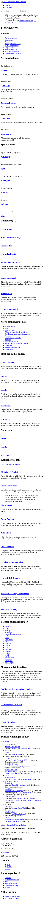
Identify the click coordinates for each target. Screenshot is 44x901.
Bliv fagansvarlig (11, 883)
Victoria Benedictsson (12, 747)
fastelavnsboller (7, 362)
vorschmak (8, 661)
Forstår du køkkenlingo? (13, 51)
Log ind (7, 887)
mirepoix (8, 643)
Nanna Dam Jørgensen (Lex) (21, 749)
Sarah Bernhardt (8, 278)
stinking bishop (10, 657)
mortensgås (6, 405)
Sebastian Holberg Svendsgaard (15, 594)
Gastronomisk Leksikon (13, 53)
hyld (3, 168)
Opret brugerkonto (11, 885)
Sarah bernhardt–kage (11, 237)
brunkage (5, 390)
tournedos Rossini (8, 254)
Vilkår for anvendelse (12, 896)
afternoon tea (6, 134)
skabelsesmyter (10, 777)
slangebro (8, 789)
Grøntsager (9, 336)
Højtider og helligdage (12, 46)
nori (6, 647)
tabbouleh (5, 118)
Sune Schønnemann (24, 793)
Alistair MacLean (11, 770)
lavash (7, 642)
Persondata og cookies (12, 898)
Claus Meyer (6, 505)
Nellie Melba (6, 294)
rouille (7, 655)
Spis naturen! (9, 40)
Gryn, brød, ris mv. (11, 349)
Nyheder (8, 865)
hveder (4, 376)
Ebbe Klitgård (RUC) (12, 771)
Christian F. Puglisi (9, 472)
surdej (3, 438)
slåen (3, 216)
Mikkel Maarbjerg (9, 609)
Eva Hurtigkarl (7, 546)
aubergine (5, 180)
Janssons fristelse (8, 103)
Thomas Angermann (26, 21)
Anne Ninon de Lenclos (11, 262)
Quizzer (7, 5)
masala (7, 645)
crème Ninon (6, 229)
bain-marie (8, 626)
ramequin (8, 651)
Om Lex (8, 878)
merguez (8, 649)
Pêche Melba (6, 246)
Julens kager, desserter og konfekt (16, 343)
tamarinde (8, 659)
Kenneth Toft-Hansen (10, 578)
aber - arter (8, 806)
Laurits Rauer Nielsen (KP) (14, 791)
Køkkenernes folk (11, 49)
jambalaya (5, 85)
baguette (4, 70)
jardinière (8, 636)
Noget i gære (9, 48)
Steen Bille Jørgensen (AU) (21, 766)
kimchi (4, 447)
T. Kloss (8, 758)
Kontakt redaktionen (12, 880)
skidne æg (5, 419)
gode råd (8, 630)
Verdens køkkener (11, 38)
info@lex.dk (5, 852)
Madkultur (8, 345)
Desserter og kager (11, 342)
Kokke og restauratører (13, 347)
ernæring (8, 340)
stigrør (7, 817)
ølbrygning (6, 455)
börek (7, 628)
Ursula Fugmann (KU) (19, 760)
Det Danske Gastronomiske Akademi (17, 689)
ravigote (8, 653)
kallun (7, 638)
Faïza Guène (9, 783)
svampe (4, 192)
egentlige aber (10, 812)
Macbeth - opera (10, 796)
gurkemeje (5, 157)
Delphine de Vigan (11, 764)
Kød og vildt (9, 330)
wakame (4, 204)
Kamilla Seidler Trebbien (12, 562)
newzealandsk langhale (13, 634)
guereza (7, 752)
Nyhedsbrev (9, 7)
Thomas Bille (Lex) (18, 754)
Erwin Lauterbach (9, 486)
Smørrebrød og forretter (13, 338)
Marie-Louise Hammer (13, 773)
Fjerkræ (7, 328)
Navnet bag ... (10, 42)
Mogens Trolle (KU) (19, 808)
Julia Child (6, 533)
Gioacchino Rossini (9, 309)
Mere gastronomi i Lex (13, 44)
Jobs (6, 881)
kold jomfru (9, 640)
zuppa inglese (9, 663)
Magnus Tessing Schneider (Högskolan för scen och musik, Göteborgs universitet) (23, 799)
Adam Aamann (7, 519)
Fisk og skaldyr (10, 326)
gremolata (8, 632)
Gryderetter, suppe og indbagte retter (17, 334)
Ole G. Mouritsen (8, 722)
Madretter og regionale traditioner (16, 332)
